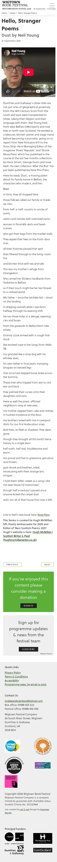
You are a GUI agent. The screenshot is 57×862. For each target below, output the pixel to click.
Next (47, 564)
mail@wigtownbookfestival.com (24, 701)
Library (12, 12)
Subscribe (28, 649)
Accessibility (12, 680)
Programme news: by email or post (25, 684)
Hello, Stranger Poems (27, 12)
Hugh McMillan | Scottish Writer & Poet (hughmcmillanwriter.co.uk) (28, 536)
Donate (28, 605)
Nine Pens (44, 515)
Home (4, 12)
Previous (12, 564)
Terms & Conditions (16, 676)
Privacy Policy (46, 654)
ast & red (24, 809)
